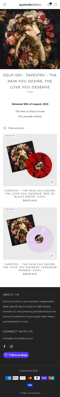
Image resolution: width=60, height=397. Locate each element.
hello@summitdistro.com (18, 338)
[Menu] (4, 4)
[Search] (55, 4)
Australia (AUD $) (28, 370)
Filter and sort (16, 128)
